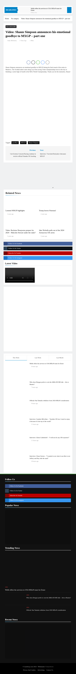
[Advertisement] (38, 319)
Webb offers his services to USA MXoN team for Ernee (46, 9)
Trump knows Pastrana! (47, 211)
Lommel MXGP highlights (15, 211)
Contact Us (49, 670)
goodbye (15, 143)
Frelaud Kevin (49, 666)
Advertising (41, 670)
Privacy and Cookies (29, 670)
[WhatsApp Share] (38, 62)
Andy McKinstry (12, 40)
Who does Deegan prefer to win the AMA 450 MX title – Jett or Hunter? (48, 598)
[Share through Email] (47, 62)
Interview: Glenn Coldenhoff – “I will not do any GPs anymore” (49, 437)
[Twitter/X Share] (33, 62)
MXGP (23, 143)
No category (11, 26)
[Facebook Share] (28, 62)
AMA (6, 587)
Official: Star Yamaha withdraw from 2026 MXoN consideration (49, 400)
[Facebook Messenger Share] (43, 62)
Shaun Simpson (34, 143)
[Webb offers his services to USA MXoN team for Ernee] (25, 11)
